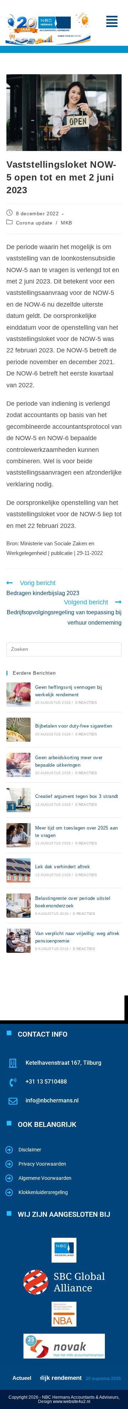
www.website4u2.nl (71, 1401)
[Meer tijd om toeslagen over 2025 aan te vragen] (18, 835)
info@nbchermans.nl (52, 1100)
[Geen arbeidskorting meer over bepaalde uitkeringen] (18, 765)
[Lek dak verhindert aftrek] (18, 870)
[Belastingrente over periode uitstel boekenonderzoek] (18, 906)
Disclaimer (29, 1149)
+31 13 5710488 (46, 1081)
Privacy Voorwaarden (42, 1164)
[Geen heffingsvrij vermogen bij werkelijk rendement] (18, 694)
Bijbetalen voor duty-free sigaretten (73, 726)
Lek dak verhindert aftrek (62, 866)
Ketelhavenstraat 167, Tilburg (63, 1062)
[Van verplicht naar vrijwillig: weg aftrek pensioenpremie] (18, 941)
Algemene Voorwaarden (44, 1178)
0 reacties (86, 702)
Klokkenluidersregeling (43, 1192)
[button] (112, 22)
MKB (66, 223)
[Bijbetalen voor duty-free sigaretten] (18, 730)
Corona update (34, 223)
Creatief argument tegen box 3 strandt (76, 796)
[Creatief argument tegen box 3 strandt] (18, 800)
